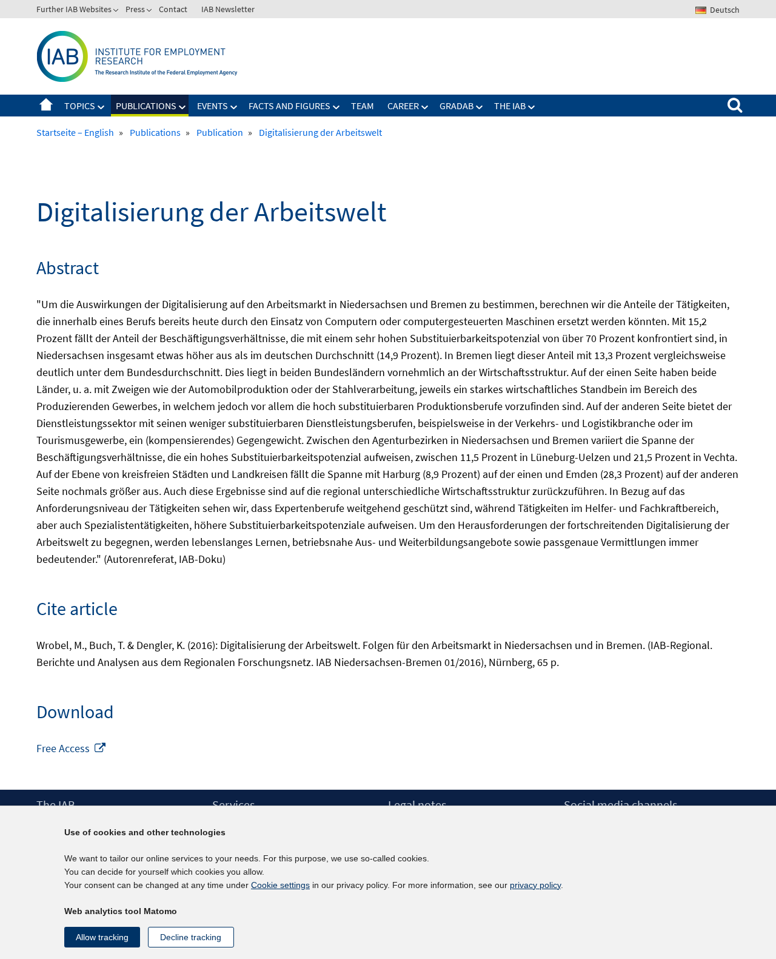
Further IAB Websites (74, 9)
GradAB (456, 105)
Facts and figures (289, 105)
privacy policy (535, 885)
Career (403, 105)
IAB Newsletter (228, 9)
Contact (173, 9)
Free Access (71, 748)
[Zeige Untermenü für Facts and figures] (336, 107)
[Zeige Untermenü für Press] (150, 11)
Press (135, 9)
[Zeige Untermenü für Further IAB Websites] (117, 11)
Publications (146, 105)
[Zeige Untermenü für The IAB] (532, 107)
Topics (79, 105)
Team (362, 105)
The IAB (510, 105)
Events (212, 105)
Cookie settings (280, 885)
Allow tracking (102, 937)
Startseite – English (46, 105)
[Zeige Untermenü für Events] (234, 107)
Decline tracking (190, 937)
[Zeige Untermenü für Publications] (182, 107)
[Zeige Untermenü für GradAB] (479, 107)
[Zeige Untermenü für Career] (425, 107)
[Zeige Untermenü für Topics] (101, 107)
